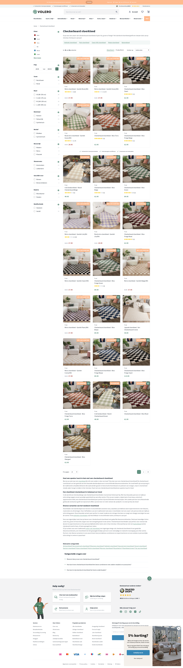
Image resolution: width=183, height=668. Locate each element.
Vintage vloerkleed (78, 629)
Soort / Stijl (49, 18)
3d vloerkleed (67, 546)
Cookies (93, 664)
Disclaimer (101, 664)
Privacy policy (83, 664)
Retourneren (36, 635)
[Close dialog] (178, 628)
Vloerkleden (37, 18)
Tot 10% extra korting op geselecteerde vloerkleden (59, 2)
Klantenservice (146, 6)
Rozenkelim (117, 548)
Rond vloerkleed (97, 638)
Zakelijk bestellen (58, 638)
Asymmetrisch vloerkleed (81, 546)
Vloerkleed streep (128, 548)
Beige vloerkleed (113, 42)
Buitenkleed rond (77, 638)
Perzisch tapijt (96, 629)
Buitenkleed (126, 42)
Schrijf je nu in (138, 653)
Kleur (91, 18)
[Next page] (148, 472)
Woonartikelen (124, 18)
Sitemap (109, 664)
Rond (72, 18)
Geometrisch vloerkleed (126, 546)
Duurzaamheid (57, 645)
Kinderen (112, 18)
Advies (35, 645)
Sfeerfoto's (110, 50)
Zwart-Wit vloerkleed (99, 42)
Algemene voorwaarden (69, 664)
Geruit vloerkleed (140, 546)
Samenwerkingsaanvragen (60, 642)
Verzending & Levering (39, 632)
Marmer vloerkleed (106, 548)
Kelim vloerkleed (93, 548)
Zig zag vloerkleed (141, 548)
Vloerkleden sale (77, 642)
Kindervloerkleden (97, 645)
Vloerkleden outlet (97, 642)
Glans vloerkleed (81, 548)
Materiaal (82, 18)
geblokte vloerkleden (81, 515)
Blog (54, 632)
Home (35, 26)
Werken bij (56, 635)
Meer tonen (37, 58)
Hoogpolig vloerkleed (98, 626)
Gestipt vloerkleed (69, 548)
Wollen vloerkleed (78, 632)
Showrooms (137, 18)
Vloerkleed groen (97, 635)
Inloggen (35, 638)
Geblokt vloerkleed (70, 42)
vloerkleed (82, 481)
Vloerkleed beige (77, 645)
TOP (149, 579)
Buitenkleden (62, 18)
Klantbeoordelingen (38, 642)
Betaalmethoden (38, 629)
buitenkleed (137, 524)
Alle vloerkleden (77, 626)
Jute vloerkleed (96, 632)
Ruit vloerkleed (84, 42)
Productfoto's (120, 50)
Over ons (55, 626)
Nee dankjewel (138, 658)
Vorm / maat (101, 18)
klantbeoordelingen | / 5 (130, 598)
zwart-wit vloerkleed (93, 528)
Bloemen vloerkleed (97, 546)
